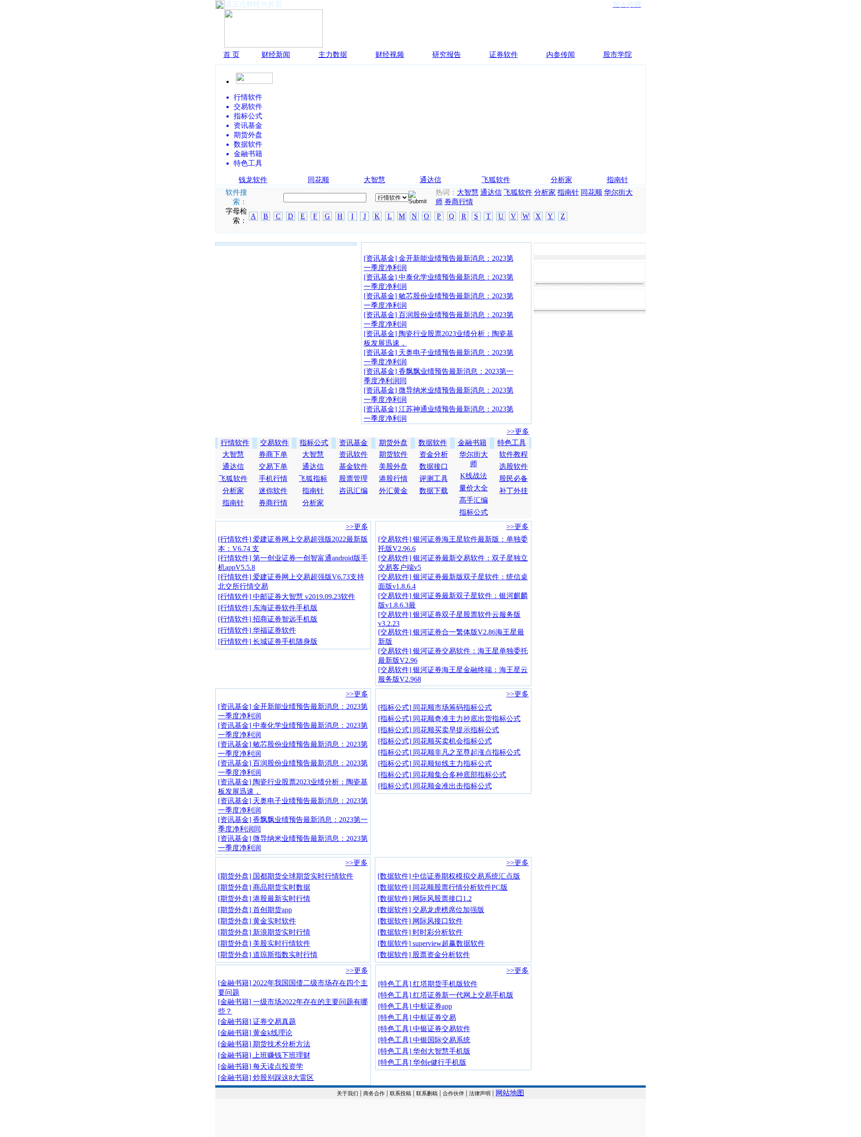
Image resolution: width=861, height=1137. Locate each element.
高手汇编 (473, 500)
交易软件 (274, 442)
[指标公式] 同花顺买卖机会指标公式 (435, 741)
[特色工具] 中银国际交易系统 (424, 1040)
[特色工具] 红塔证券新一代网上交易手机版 (445, 995)
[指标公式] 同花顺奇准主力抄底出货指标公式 (449, 718)
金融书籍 (472, 442)
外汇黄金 (393, 490)
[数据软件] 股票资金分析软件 (424, 954)
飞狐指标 (313, 478)
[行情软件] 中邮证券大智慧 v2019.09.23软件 (286, 596)
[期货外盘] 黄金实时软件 (257, 921)
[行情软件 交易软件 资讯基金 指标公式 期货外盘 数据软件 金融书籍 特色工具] (392, 197)
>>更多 (518, 431)
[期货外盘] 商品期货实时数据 (264, 887)
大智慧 (374, 180)
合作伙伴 (453, 1093)
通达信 (430, 180)
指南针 (617, 180)
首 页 (231, 54)
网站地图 (510, 1093)
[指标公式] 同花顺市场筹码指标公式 (435, 707)
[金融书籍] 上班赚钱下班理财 (264, 1055)
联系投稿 (400, 1093)
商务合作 (374, 1093)
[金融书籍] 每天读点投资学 (260, 1066)
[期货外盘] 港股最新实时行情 (264, 898)
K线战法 (473, 476)
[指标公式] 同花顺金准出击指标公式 (435, 786)
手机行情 (273, 478)
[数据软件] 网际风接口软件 (420, 921)
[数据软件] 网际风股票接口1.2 (425, 898)
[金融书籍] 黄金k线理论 (255, 1032)
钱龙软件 (253, 180)
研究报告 (446, 54)
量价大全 (473, 488)
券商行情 (458, 202)
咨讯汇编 (353, 490)
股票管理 (353, 478)
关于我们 (347, 1093)
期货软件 (393, 454)
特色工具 (511, 442)
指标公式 (314, 442)
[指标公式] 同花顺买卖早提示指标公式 (438, 730)
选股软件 (513, 466)
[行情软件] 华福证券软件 (257, 630)
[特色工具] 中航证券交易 (417, 1017)
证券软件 (503, 54)
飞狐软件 (496, 180)
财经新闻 (275, 54)
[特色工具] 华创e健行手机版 (422, 1062)
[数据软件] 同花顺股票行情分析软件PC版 (443, 887)
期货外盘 (393, 442)
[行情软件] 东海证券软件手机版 (267, 608)
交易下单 (273, 466)
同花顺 (318, 180)
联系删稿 (427, 1093)
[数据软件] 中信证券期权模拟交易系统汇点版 (449, 876)
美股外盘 (393, 466)
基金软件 (353, 466)
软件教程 (513, 454)
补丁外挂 (513, 490)
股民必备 (513, 478)
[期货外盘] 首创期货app (255, 910)
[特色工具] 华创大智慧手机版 (424, 1051)
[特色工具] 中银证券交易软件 (424, 1028)
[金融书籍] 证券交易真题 (257, 1021)
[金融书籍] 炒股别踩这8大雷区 (266, 1077)
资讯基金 (353, 442)
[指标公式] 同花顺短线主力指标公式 (435, 763)
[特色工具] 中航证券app (415, 1006)
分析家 (561, 180)
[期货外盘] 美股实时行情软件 (264, 943)
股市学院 (617, 54)
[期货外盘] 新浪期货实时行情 (264, 932)
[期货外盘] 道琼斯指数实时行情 (267, 954)
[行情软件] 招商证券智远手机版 (267, 619)
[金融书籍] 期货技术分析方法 (264, 1044)
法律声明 (480, 1093)
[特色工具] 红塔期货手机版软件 (428, 984)
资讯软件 (353, 454)
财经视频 (389, 54)
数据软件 (432, 442)
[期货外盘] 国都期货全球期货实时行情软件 (285, 876)
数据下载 (433, 490)
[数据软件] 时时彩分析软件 (420, 932)
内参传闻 (560, 54)
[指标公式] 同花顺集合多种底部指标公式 (442, 774)
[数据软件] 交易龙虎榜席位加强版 (431, 910)
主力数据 (332, 54)
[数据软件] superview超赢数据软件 (431, 943)
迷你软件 (273, 490)
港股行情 (393, 478)
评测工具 (433, 478)
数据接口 (433, 466)
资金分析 (433, 454)
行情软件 (235, 442)
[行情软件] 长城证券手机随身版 (267, 641)
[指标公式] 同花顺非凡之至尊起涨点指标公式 (449, 752)
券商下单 (273, 454)
